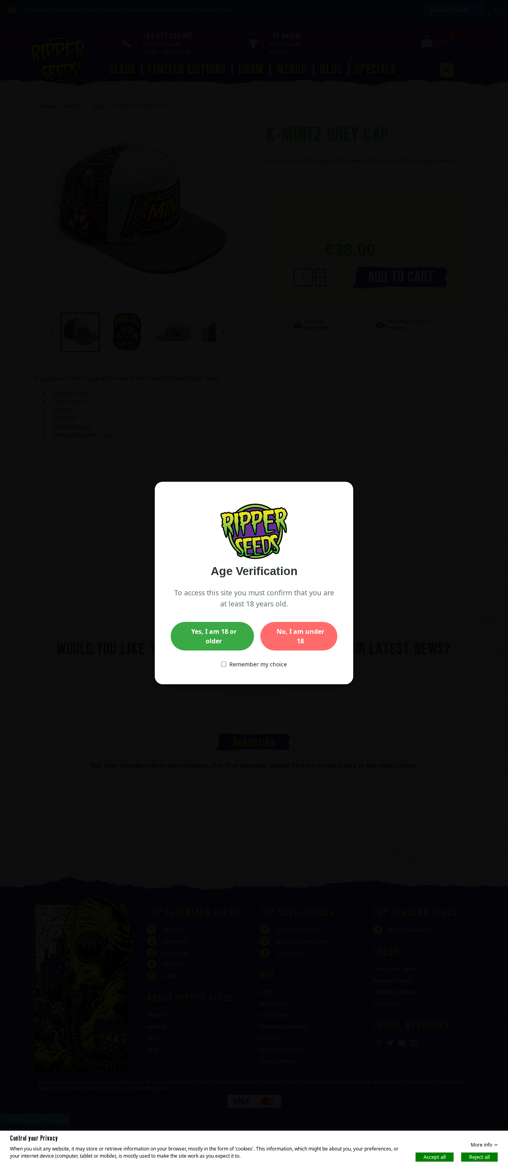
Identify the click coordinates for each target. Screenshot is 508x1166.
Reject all (479, 1156)
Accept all (434, 1156)
